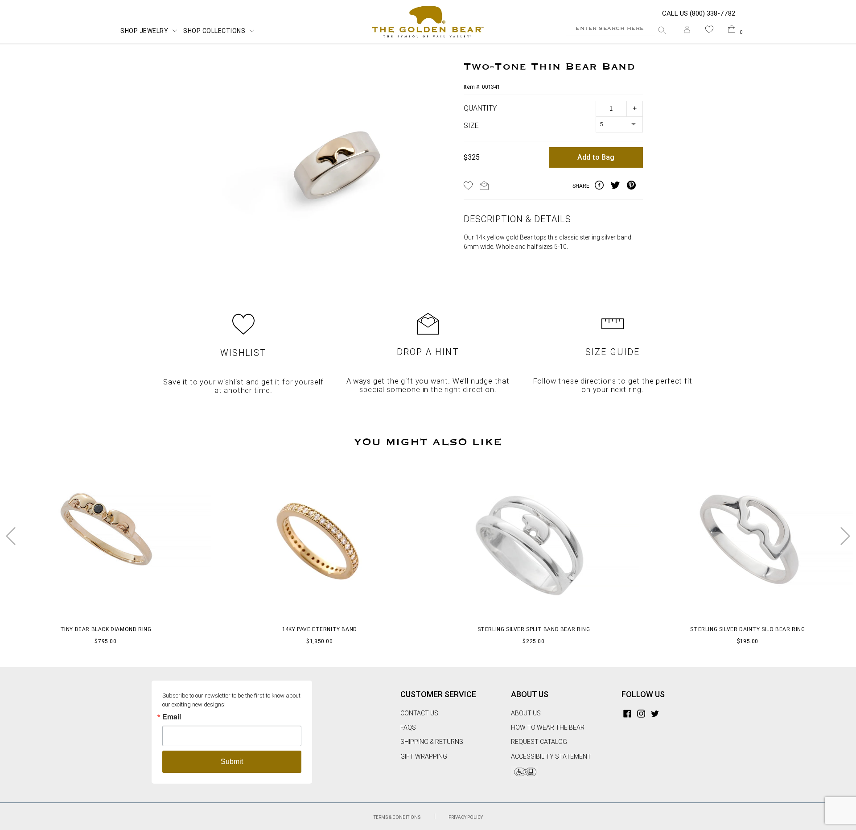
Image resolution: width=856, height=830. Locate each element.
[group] (336, 167)
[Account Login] (687, 31)
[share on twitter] (619, 186)
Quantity (480, 108)
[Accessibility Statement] (524, 776)
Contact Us (419, 713)
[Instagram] (641, 713)
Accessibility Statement (551, 756)
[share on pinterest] (635, 186)
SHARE (580, 186)
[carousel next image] (845, 536)
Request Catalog (539, 741)
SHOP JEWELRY (144, 30)
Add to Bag (595, 157)
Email (171, 716)
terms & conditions (397, 817)
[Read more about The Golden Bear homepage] (428, 22)
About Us (526, 713)
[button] (709, 31)
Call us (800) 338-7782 (699, 13)
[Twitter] (655, 713)
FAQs (408, 727)
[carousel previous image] (10, 536)
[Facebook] (627, 713)
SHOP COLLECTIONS (214, 30)
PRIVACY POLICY (466, 817)
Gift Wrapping (423, 756)
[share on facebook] (603, 186)
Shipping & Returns (431, 741)
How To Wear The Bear (547, 727)
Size (471, 125)
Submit (232, 761)
